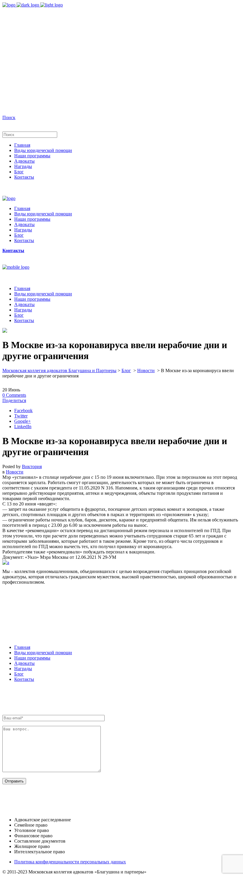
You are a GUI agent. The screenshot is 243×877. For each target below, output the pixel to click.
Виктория (32, 466)
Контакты (24, 679)
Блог (126, 370)
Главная (22, 647)
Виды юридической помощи (43, 652)
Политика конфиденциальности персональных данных (70, 861)
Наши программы (32, 657)
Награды (23, 668)
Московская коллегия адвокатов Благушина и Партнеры (59, 370)
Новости (146, 370)
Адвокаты (24, 663)
